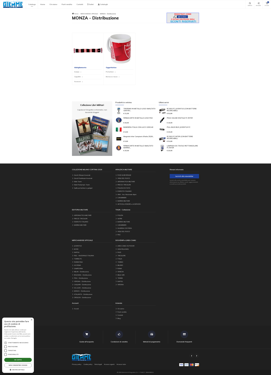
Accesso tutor (121, 364)
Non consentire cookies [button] (18, 365)
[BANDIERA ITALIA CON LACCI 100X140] (118, 129)
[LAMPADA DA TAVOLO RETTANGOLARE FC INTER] (162, 148)
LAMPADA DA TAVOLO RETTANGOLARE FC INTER (182, 147)
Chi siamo (53, 4)
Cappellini (77, 77)
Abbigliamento (80, 67)
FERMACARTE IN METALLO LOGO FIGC (138, 118)
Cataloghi (104, 4)
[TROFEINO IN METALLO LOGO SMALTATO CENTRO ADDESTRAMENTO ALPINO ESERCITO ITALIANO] (118, 110)
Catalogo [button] (32, 4)
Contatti (80, 4)
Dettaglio (14, 338)
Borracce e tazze (112, 77)
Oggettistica (111, 67)
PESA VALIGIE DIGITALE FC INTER (180, 118)
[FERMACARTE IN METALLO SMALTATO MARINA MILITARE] (118, 148)
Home (42, 4)
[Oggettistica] (119, 48)
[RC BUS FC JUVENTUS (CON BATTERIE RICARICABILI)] (162, 110)
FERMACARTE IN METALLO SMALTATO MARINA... (138, 147)
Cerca (250, 5)
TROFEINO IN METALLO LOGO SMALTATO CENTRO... (139, 110)
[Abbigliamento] (88, 48)
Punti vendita (67, 4)
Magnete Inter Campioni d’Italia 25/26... (138, 136)
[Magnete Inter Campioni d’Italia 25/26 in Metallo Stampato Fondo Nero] (118, 138)
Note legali (98, 364)
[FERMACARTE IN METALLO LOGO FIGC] (118, 120)
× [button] (31, 320)
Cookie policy (88, 364)
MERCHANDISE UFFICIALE (89, 14)
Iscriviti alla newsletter (184, 176)
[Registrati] (183, 18)
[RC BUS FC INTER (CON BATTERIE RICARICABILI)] (162, 138)
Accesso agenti (109, 364)
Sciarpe (77, 72)
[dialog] (18, 345)
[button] (13, 4)
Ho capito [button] (18, 360)
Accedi (258, 5)
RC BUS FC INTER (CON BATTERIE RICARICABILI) (180, 137)
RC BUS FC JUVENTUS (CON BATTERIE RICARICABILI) (182, 110)
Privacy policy (76, 364)
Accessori (77, 81)
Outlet (91, 4)
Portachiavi (110, 72)
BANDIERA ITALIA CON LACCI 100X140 (138, 127)
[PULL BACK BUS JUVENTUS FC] (162, 129)
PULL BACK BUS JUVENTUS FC (178, 127)
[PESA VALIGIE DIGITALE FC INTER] (162, 120)
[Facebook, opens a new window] (192, 356)
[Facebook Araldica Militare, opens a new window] (197, 356)
